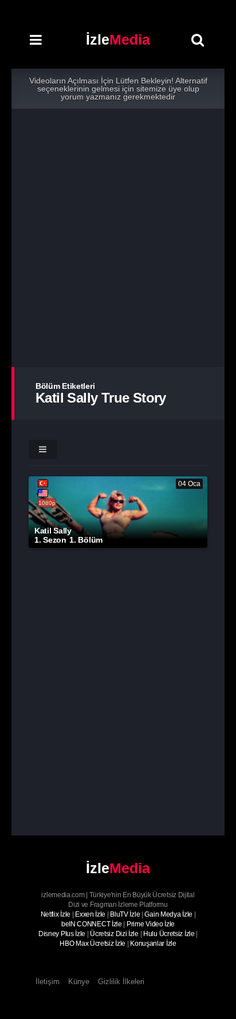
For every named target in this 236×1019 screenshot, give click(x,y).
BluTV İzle (125, 914)
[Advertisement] (118, 238)
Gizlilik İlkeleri (121, 981)
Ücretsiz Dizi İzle (114, 934)
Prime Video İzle (151, 924)
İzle (118, 39)
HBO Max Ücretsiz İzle (92, 944)
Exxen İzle (90, 914)
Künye (78, 981)
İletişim (48, 981)
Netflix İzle (55, 914)
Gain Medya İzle (168, 914)
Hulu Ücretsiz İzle (169, 934)
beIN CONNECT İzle (91, 924)
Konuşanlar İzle (153, 944)
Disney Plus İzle (61, 934)
